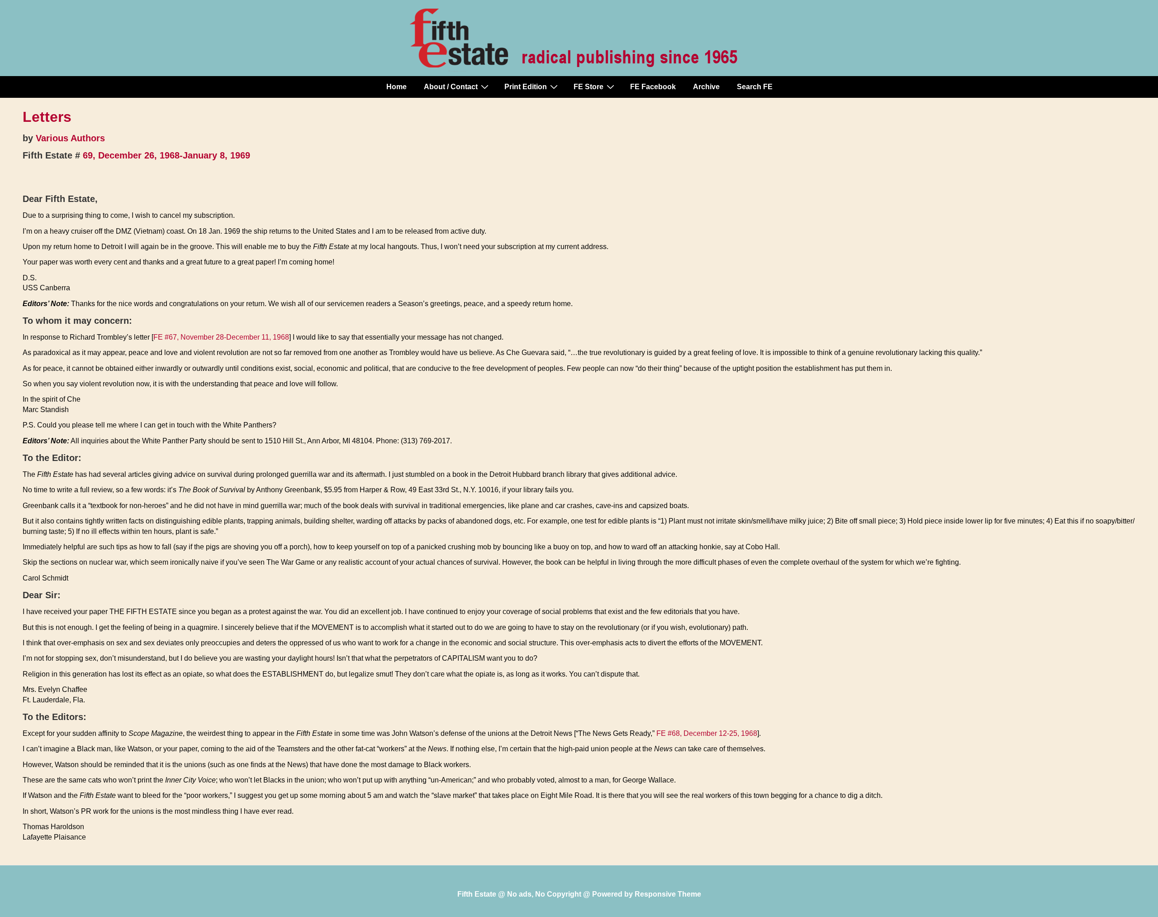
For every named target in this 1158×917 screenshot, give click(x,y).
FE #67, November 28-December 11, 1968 (221, 337)
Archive (706, 87)
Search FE (755, 87)
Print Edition (525, 87)
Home (396, 87)
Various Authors (70, 138)
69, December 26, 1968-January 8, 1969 (166, 155)
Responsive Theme (668, 894)
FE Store (588, 87)
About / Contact (451, 87)
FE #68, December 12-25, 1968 (706, 733)
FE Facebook (653, 87)
